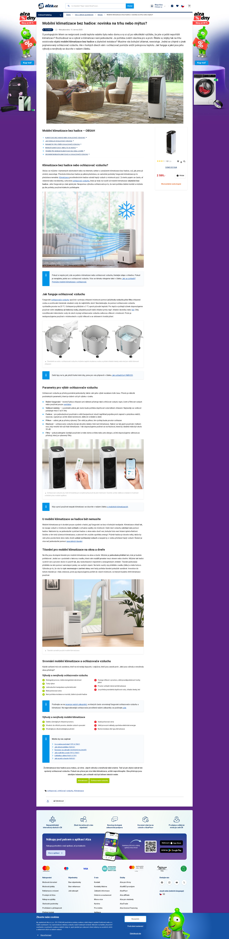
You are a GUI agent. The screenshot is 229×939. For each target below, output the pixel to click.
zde (124, 708)
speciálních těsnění (74, 541)
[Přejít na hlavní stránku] (48, 6)
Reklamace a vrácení (50, 891)
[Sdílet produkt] (48, 801)
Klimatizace (64, 177)
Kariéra (97, 904)
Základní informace (101, 891)
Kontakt (97, 882)
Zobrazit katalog (45, 15)
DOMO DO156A (171, 167)
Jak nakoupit (73, 891)
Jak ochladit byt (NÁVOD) (122, 375)
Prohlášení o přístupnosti (52, 908)
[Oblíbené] (177, 6)
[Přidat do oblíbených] (178, 161)
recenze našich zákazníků (76, 704)
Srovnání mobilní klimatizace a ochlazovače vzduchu (66, 154)
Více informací (45, 935)
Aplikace (97, 912)
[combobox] (96, 5)
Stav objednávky (74, 882)
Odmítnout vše (135, 933)
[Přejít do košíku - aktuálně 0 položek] (189, 6)
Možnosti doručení (49, 882)
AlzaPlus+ (124, 891)
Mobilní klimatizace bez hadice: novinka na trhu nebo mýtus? (130, 15)
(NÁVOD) (65, 747)
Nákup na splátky (48, 899)
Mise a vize (98, 899)
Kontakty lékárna (100, 886)
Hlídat (181, 175)
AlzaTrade (124, 904)
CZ (164, 894)
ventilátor (67, 404)
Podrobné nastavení (135, 926)
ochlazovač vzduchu (81, 181)
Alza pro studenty (126, 899)
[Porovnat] (184, 161)
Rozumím (135, 919)
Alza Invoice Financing (129, 908)
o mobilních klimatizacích (117, 507)
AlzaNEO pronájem (127, 886)
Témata (100, 15)
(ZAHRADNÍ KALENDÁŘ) (71, 750)
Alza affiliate (124, 895)
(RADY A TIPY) (66, 755)
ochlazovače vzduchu (60, 300)
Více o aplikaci (54, 853)
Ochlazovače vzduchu (99, 781)
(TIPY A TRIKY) (67, 744)
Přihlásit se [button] (158, 7)
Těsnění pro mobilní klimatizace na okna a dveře (64, 151)
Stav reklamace (74, 886)
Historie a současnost (102, 895)
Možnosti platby (48, 886)
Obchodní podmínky (50, 904)
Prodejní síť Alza (48, 895)
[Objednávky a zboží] (172, 6)
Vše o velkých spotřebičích (84, 15)
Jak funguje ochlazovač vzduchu (58, 141)
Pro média (98, 908)
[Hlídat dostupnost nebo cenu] (181, 161)
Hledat (129, 6)
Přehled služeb (48, 912)
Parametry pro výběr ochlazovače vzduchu (62, 144)
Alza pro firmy (125, 882)
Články (68, 15)
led (133, 310)
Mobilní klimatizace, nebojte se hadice (60, 148)
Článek (48, 30)
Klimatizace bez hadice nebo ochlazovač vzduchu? (65, 138)
